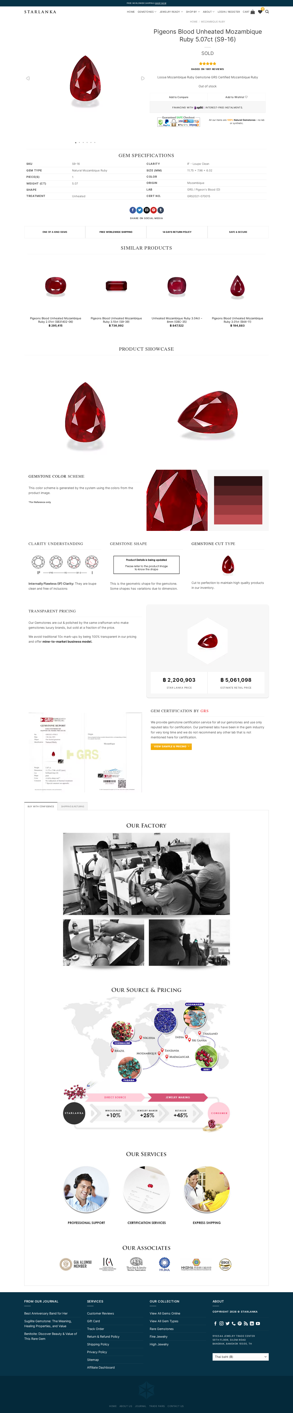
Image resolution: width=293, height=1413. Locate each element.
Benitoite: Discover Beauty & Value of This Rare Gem (50, 1336)
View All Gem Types (164, 1321)
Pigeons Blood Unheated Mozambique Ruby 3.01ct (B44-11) (237, 319)
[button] (28, 78)
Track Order (95, 1329)
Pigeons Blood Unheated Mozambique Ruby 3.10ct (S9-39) (116, 319)
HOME (131, 11)
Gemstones (146, 11)
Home (194, 21)
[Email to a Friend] (146, 210)
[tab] (40, 806)
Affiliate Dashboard (101, 1367)
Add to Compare (178, 97)
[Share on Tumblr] (160, 210)
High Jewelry (159, 1344)
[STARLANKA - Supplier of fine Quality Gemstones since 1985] (40, 12)
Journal (140, 1406)
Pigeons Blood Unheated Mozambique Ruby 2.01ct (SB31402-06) (55, 319)
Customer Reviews (100, 1313)
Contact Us (176, 1406)
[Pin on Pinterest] (153, 210)
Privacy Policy (97, 1352)
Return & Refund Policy (103, 1336)
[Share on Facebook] (133, 210)
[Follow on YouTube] (258, 1324)
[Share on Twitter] (139, 210)
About (207, 11)
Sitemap (93, 1360)
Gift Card (93, 1321)
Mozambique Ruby (213, 21)
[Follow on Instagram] (221, 1324)
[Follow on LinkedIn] (252, 1324)
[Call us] (234, 1324)
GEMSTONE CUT (208, 543)
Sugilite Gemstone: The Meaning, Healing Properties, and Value (48, 1323)
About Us (125, 1406)
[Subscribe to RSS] (246, 1324)
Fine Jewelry (159, 1336)
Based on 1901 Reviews (207, 69)
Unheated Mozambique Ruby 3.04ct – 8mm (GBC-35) (177, 319)
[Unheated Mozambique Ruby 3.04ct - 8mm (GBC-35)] (177, 285)
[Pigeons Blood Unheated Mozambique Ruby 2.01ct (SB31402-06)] (55, 285)
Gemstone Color (47, 476)
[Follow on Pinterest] (240, 1324)
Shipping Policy (98, 1344)
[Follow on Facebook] (215, 1324)
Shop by (191, 11)
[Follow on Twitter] (228, 1324)
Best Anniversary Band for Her (46, 1313)
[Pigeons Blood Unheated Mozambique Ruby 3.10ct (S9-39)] (116, 285)
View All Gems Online (165, 1313)
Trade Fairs (157, 1406)
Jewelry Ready (170, 11)
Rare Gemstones (162, 1329)
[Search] (267, 12)
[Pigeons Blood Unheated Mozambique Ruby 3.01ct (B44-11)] (237, 285)
